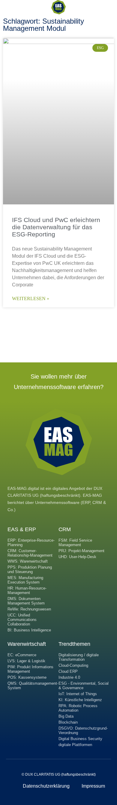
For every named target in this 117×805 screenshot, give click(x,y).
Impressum (93, 786)
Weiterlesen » (30, 298)
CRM (64, 529)
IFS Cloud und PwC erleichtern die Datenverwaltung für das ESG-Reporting (56, 227)
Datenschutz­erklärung (46, 786)
